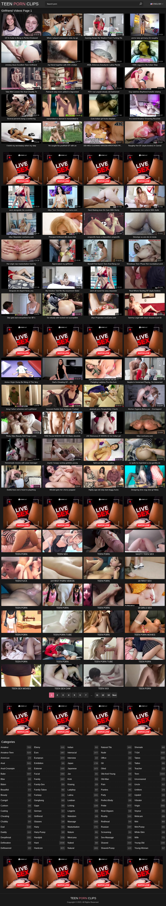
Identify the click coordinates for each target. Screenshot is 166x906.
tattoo (149, 763)
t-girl (149, 753)
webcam (149, 816)
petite (116, 806)
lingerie (83, 811)
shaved (116, 843)
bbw (16, 779)
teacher (149, 768)
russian (116, 827)
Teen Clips (20, 4)
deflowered (16, 848)
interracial (83, 753)
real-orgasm (116, 811)
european (49, 758)
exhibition (49, 763)
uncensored (149, 779)
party (116, 795)
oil (116, 763)
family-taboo (49, 790)
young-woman (149, 848)
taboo (149, 758)
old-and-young (116, 774)
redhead (116, 821)
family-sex (49, 784)
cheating (16, 816)
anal (16, 763)
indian (83, 747)
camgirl (16, 800)
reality (116, 816)
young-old (149, 843)
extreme (49, 768)
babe (16, 774)
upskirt (149, 795)
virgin (149, 806)
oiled (116, 768)
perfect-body (116, 800)
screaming (116, 832)
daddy (16, 832)
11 (97, 695)
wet (149, 821)
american (16, 758)
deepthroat (16, 837)
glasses (49, 821)
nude (116, 753)
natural (83, 848)
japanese (83, 768)
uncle (149, 784)
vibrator (149, 800)
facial (49, 774)
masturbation (83, 827)
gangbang (49, 800)
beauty (16, 795)
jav (83, 774)
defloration (16, 843)
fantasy (49, 795)
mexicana (83, 837)
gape (49, 806)
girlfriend (49, 816)
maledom (83, 816)
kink (83, 779)
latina (83, 795)
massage (83, 821)
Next (114, 695)
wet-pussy (149, 827)
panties (116, 790)
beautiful (16, 790)
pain (116, 784)
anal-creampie (16, 768)
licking (83, 806)
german (49, 811)
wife (149, 837)
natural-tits (116, 747)
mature (83, 832)
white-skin (149, 832)
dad (16, 827)
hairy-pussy (49, 832)
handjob (49, 837)
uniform (149, 790)
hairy (49, 827)
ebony (49, 747)
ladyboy (83, 790)
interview (83, 758)
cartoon (16, 806)
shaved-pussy (116, 848)
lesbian (83, 800)
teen (149, 774)
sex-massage (116, 837)
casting (16, 811)
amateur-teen (16, 753)
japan (83, 763)
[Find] (140, 3)
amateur (16, 747)
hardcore (49, 848)
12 (103, 695)
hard (49, 843)
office (116, 758)
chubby (16, 821)
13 (109, 695)
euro (49, 753)
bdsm (16, 784)
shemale (149, 747)
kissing (83, 784)
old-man (116, 779)
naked (83, 843)
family (49, 779)
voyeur (149, 811)
